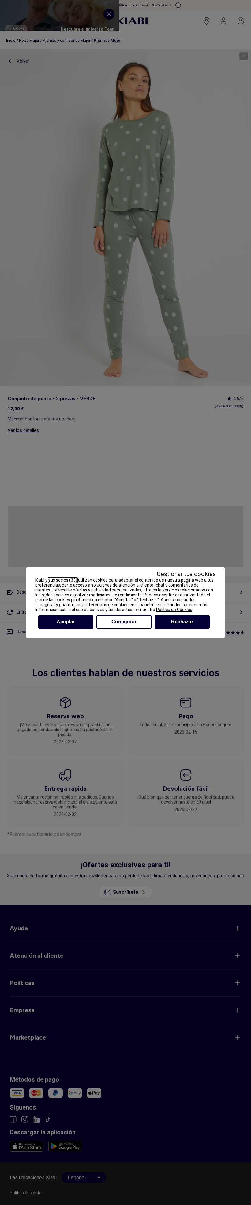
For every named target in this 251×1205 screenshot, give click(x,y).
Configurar (124, 621)
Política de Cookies (174, 609)
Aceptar (66, 621)
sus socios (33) (62, 580)
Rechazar (182, 621)
